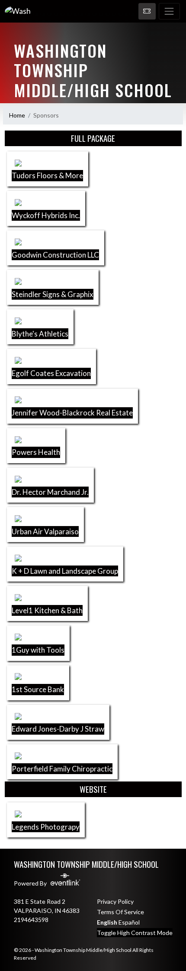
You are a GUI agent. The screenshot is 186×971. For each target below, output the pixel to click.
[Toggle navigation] (169, 11)
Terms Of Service (120, 911)
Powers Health (36, 452)
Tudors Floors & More (47, 175)
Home (17, 115)
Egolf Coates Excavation (51, 373)
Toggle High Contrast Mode (135, 932)
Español (129, 922)
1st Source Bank (38, 689)
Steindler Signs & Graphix (52, 294)
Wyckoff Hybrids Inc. (46, 215)
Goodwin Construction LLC (55, 254)
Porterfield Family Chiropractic (62, 768)
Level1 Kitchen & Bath (47, 610)
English (107, 922)
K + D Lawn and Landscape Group (65, 570)
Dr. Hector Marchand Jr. (50, 492)
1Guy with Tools (38, 649)
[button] (147, 11)
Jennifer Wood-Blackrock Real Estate (72, 412)
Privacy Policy (115, 901)
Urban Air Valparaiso (45, 531)
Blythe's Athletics (40, 333)
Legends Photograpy (46, 826)
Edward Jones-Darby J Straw (58, 728)
